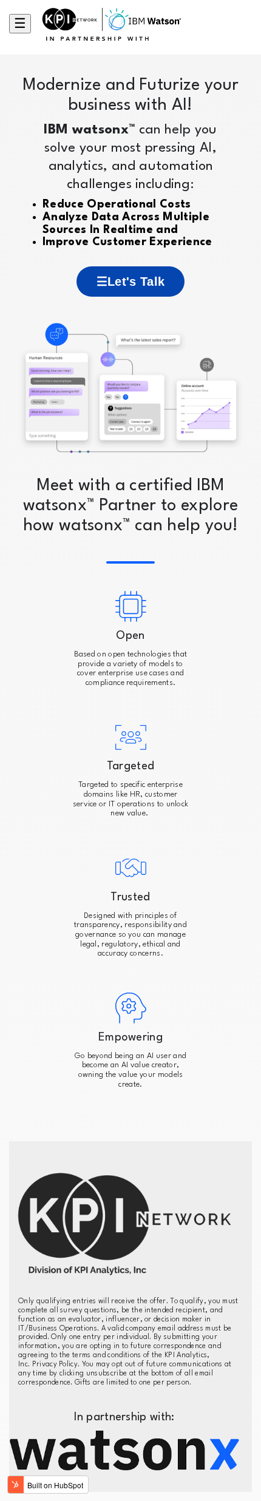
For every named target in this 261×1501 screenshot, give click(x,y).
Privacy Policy (55, 1364)
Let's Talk (135, 281)
